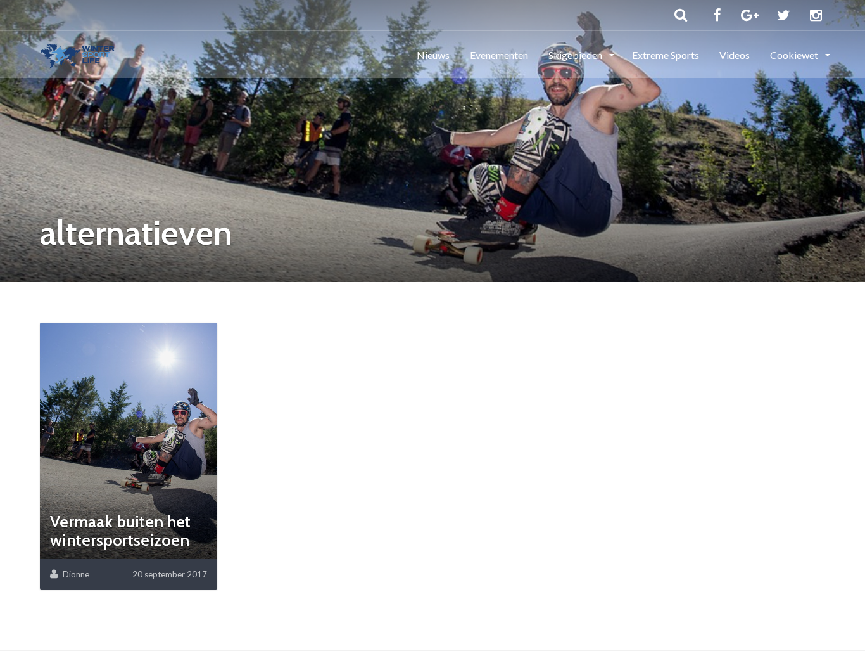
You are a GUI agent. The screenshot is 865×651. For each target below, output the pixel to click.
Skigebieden (576, 55)
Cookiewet (795, 55)
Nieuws (433, 55)
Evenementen (499, 55)
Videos (734, 55)
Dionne (76, 574)
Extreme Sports (665, 55)
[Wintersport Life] (77, 54)
